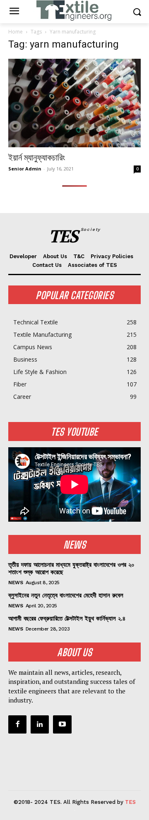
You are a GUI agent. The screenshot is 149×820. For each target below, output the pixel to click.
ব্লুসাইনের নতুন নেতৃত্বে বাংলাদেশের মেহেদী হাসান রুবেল (65, 595)
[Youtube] (62, 724)
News (15, 582)
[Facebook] (17, 724)
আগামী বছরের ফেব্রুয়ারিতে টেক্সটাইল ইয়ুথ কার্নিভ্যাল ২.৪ (66, 618)
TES (130, 802)
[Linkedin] (40, 724)
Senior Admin (24, 168)
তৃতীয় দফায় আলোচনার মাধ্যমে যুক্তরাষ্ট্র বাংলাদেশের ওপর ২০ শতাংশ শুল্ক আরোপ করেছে (71, 568)
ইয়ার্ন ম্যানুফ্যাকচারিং (36, 158)
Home (15, 31)
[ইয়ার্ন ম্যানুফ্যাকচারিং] (74, 103)
